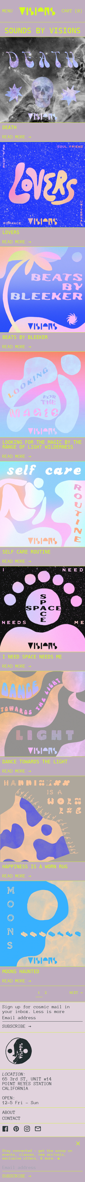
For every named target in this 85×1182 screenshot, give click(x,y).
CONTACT (11, 1118)
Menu (7, 10)
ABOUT (8, 1112)
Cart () (72, 10)
